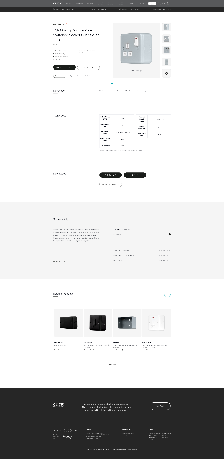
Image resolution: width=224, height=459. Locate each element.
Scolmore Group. (121, 449)
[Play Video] (166, 73)
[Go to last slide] (165, 295)
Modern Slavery (153, 435)
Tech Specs (88, 67)
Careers (151, 439)
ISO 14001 (165, 437)
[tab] (110, 364)
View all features (59, 76)
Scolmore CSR (166, 433)
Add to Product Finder (64, 67)
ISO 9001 (165, 435)
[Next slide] (169, 295)
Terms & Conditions (154, 433)
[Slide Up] (112, 84)
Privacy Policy (153, 437)
